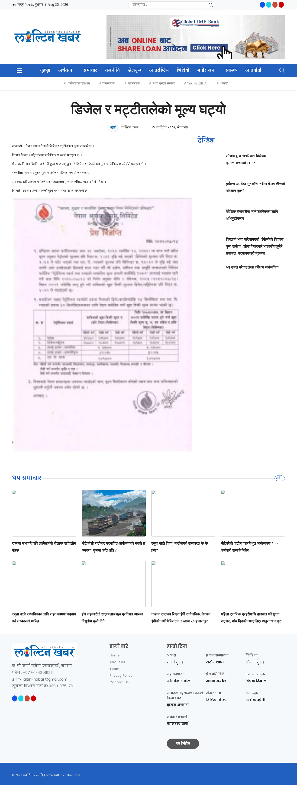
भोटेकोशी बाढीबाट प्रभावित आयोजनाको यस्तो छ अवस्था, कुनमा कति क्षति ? (113, 546)
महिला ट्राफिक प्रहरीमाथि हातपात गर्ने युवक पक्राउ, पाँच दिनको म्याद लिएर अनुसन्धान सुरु (251, 617)
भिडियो (183, 70)
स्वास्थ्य (231, 70)
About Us (117, 662)
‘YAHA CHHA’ (197, 83)
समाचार (90, 70)
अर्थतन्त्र (65, 70)
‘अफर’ (224, 83)
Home (114, 655)
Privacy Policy (121, 675)
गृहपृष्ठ (45, 70)
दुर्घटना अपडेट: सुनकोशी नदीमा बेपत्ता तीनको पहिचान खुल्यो (255, 187)
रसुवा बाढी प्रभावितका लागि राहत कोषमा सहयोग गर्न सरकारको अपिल (44, 617)
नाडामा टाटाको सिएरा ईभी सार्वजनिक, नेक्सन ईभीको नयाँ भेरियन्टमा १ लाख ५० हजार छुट (180, 617)
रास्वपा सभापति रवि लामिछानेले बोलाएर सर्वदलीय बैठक (44, 546)
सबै (278, 478)
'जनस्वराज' (108, 83)
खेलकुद (135, 70)
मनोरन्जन (205, 70)
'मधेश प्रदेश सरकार (163, 83)
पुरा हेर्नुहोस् (183, 743)
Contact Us (119, 682)
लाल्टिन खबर (129, 127)
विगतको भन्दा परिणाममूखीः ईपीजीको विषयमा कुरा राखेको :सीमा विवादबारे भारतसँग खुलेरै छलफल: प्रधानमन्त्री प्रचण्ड (255, 246)
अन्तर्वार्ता (253, 70)
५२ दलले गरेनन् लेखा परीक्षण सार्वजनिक (252, 267)
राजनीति (112, 70)
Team (114, 668)
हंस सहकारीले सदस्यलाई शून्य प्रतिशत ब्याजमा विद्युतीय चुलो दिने (112, 617)
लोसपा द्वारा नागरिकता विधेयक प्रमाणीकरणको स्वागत (246, 159)
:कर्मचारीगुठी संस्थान (78, 83)
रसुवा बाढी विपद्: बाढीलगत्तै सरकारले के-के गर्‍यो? (179, 546)
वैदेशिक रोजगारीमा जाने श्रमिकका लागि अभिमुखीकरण (252, 215)
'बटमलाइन (134, 83)
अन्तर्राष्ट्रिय (159, 70)
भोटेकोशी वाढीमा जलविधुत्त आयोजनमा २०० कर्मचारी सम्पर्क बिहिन (249, 546)
